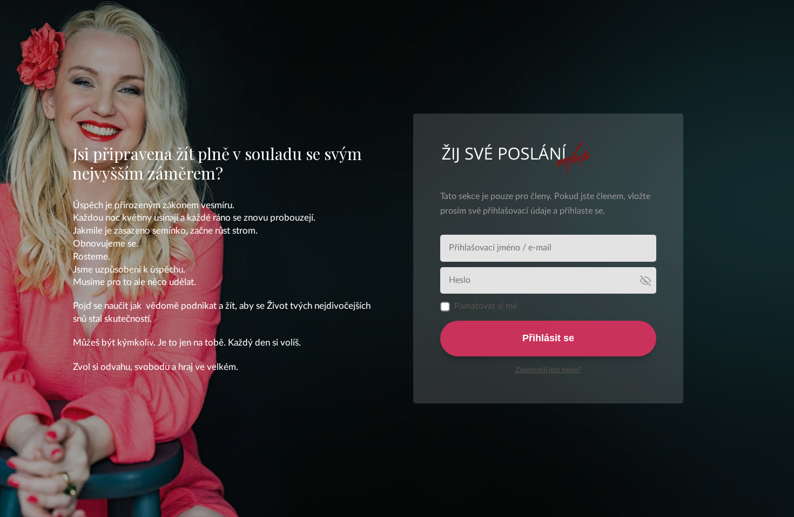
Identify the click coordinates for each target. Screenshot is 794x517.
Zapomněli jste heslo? (548, 370)
